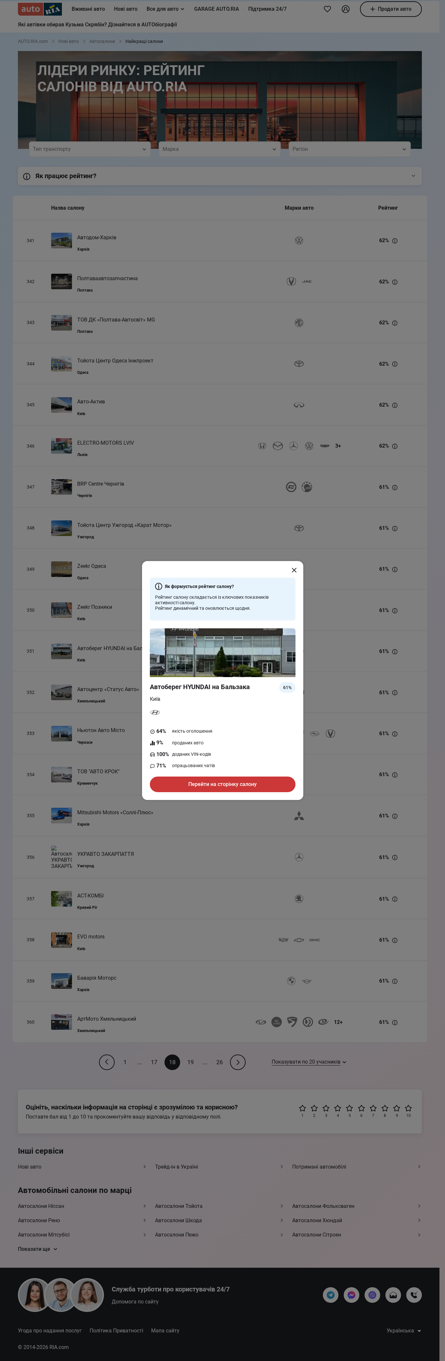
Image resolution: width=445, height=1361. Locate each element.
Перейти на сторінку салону (222, 784)
